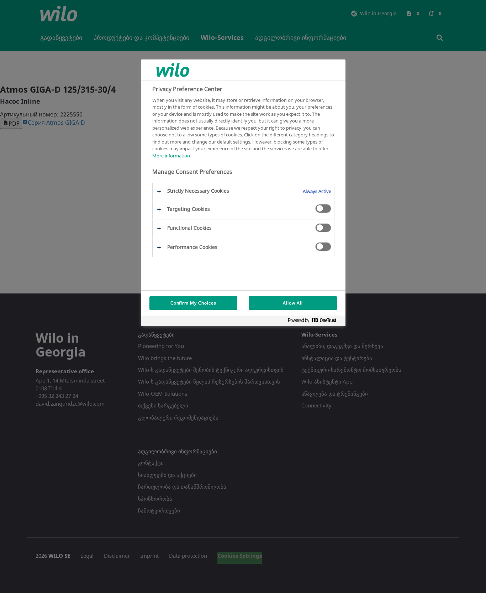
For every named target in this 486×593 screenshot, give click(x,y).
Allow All (293, 303)
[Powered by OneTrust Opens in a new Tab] (315, 321)
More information (171, 155)
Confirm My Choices (193, 303)
